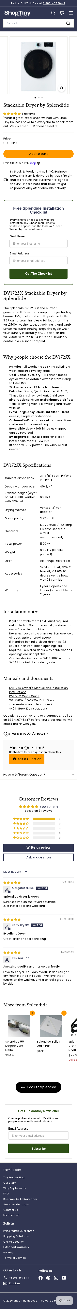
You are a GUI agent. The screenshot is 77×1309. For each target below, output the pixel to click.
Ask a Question (29, 759)
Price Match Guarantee (18, 1231)
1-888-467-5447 (54, 3)
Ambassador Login (16, 1204)
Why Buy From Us (14, 1188)
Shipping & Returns (16, 1236)
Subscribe (39, 1148)
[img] (12, 883)
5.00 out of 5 (49, 807)
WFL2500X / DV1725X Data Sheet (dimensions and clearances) (32, 702)
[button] (12, 114)
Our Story (9, 1183)
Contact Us (10, 1210)
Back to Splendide (41, 1087)
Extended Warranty (16, 1247)
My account (11, 1215)
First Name (16, 236)
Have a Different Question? (24, 774)
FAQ (6, 1193)
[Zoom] (61, 88)
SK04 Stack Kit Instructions (28, 708)
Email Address (19, 253)
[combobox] (38, 23)
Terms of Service (14, 1258)
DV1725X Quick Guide (24, 696)
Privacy (8, 1252)
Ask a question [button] (38, 857)
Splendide (37, 1005)
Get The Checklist (38, 273)
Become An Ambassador (20, 1199)
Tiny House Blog (13, 1177)
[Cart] (61, 13)
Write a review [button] (38, 847)
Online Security (13, 1242)
